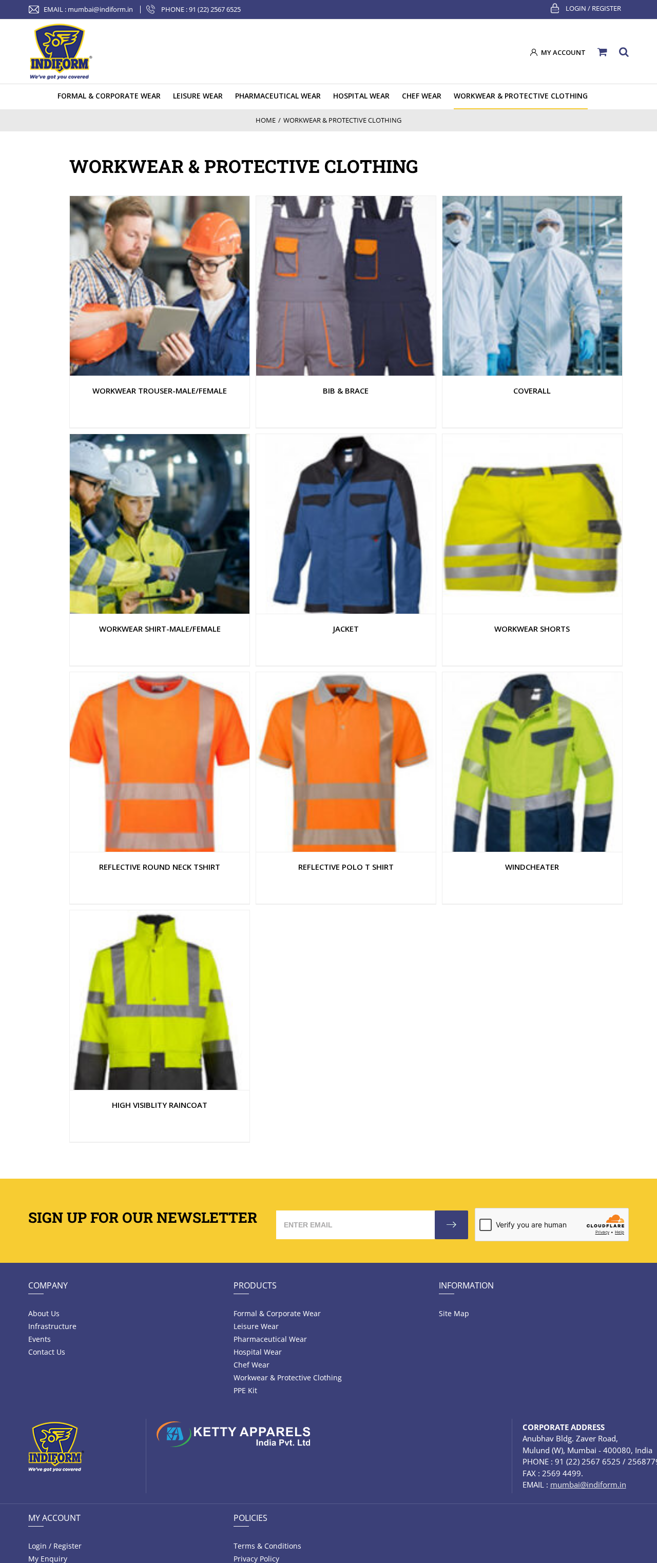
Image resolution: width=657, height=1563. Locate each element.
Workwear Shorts (532, 628)
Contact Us (46, 1352)
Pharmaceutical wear (270, 1339)
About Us (44, 1313)
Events (39, 1339)
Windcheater (532, 867)
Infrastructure (52, 1326)
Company (48, 1285)
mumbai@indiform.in (100, 9)
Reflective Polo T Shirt (346, 867)
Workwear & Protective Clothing (288, 1377)
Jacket (346, 628)
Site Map (454, 1313)
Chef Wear (251, 1365)
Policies (250, 1517)
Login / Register (593, 8)
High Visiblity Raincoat (159, 1105)
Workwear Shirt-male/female (160, 628)
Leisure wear (256, 1326)
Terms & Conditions (267, 1546)
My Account (54, 1517)
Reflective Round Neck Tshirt (159, 867)
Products (255, 1285)
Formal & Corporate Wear (277, 1313)
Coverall (532, 390)
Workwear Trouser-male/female (159, 390)
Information (466, 1285)
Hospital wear (258, 1352)
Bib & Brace (346, 390)
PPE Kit (245, 1390)
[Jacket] (159, 286)
